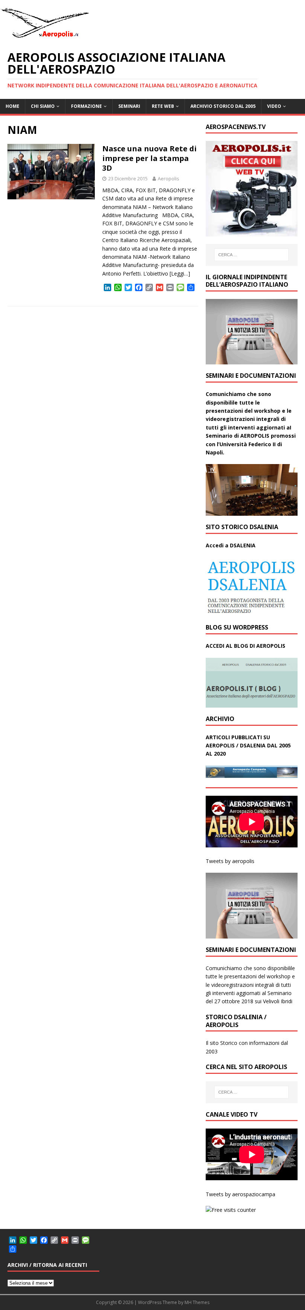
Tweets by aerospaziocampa (240, 1194)
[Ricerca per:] (251, 254)
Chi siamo (43, 106)
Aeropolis (168, 178)
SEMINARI (129, 106)
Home (12, 106)
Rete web (163, 106)
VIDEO (274, 106)
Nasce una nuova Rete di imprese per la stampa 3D (149, 158)
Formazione (86, 106)
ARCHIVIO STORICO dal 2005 (223, 106)
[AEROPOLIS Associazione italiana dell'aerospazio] (44, 37)
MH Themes (196, 1302)
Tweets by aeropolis (230, 861)
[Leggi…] (180, 273)
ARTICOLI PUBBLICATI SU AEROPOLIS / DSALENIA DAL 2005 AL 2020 (248, 745)
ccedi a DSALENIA (232, 545)
